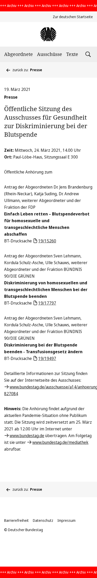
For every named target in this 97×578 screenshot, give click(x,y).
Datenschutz (43, 520)
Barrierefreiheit (16, 520)
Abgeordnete (18, 54)
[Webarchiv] (48, 34)
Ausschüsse (49, 54)
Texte (72, 54)
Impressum (66, 520)
